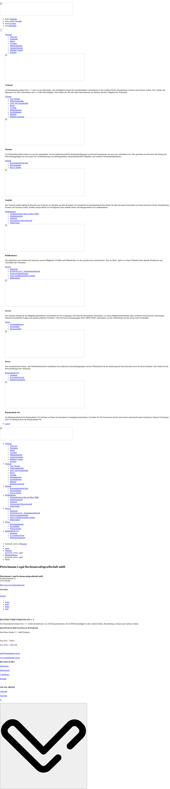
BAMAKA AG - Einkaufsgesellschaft (25, 513)
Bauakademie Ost (12, 531)
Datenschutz (5, 670)
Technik (13, 475)
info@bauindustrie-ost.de (10, 653)
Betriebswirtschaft (17, 484)
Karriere (12, 23)
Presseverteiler (15, 529)
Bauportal (12, 26)
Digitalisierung (16, 477)
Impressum (4, 666)
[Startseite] (36, 15)
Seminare (13, 533)
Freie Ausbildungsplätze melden (22, 517)
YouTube (3, 696)
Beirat (12, 450)
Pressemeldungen (17, 524)
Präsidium (14, 448)
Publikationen (10, 495)
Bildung (13, 482)
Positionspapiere (16, 500)
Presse (7, 522)
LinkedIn (3, 691)
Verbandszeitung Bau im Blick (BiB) (24, 497)
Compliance (4, 674)
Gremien (13, 453)
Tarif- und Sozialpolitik (19, 470)
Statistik (8, 486)
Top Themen (15, 466)
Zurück (24, 544)
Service (8, 508)
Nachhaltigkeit (15, 479)
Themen (8, 464)
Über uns (13, 446)
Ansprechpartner (16, 457)
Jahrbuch (13, 502)
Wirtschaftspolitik (17, 468)
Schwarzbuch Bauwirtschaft (21, 504)
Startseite (13, 19)
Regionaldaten (15, 491)
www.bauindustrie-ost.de (10, 658)
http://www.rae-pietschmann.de (12, 585)
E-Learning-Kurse (17, 535)
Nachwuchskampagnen (19, 515)
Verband (8, 444)
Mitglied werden (16, 459)
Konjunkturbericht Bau (19, 488)
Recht (12, 473)
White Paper (15, 506)
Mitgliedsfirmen (16, 455)
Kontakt (18, 21)
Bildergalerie (15, 520)
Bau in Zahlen (15, 493)
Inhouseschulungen (17, 538)
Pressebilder (14, 526)
